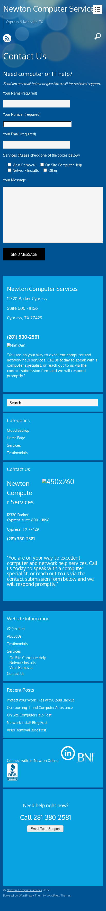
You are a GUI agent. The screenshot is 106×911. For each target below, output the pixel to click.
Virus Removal (21, 667)
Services (14, 445)
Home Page (16, 438)
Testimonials (17, 453)
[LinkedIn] (68, 760)
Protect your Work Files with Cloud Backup (41, 700)
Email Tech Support (45, 829)
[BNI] (86, 760)
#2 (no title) (16, 629)
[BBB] (12, 779)
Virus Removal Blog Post (26, 730)
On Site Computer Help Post (29, 715)
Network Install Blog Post (27, 722)
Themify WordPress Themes (52, 895)
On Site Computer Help (28, 657)
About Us (14, 636)
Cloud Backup (18, 430)
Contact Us (15, 673)
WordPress (25, 895)
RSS (7, 38)
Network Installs (23, 662)
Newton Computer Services (50, 8)
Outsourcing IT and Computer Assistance (40, 707)
